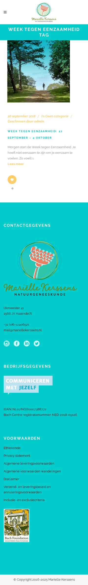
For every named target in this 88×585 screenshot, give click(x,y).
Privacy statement (17, 455)
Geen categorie (56, 116)
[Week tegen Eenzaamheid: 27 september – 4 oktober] (38, 71)
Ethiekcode (12, 448)
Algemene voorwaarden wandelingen (32, 471)
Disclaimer (11, 479)
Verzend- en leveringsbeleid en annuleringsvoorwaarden (27, 489)
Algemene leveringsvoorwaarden (29, 463)
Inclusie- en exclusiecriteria (24, 500)
